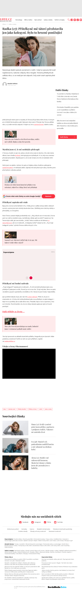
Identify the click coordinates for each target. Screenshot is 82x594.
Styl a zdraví (38, 20)
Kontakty (24, 529)
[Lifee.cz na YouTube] (81, 20)
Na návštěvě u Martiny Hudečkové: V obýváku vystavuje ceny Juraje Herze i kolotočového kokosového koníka (21, 578)
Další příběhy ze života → (13, 311)
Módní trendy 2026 (43, 540)
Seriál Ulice (65, 544)
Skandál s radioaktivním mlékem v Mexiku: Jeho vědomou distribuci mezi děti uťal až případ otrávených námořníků (20, 563)
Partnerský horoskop (39, 539)
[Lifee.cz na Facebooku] (72, 20)
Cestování (65, 539)
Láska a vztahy (48, 20)
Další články (64, 137)
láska (4, 409)
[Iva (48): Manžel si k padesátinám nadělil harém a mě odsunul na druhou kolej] (15, 452)
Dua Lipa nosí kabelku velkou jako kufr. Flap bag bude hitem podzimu (58, 559)
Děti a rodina (28, 20)
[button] (68, 19)
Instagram (37, 522)
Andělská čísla (58, 539)
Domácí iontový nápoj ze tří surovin (35, 550)
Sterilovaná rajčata (19, 550)
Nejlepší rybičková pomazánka (67, 550)
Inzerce (32, 529)
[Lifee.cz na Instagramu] (75, 20)
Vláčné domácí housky (10, 552)
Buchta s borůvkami (55, 552)
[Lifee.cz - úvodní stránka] (6, 20)
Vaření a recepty (59, 20)
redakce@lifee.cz (9, 341)
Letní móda (53, 540)
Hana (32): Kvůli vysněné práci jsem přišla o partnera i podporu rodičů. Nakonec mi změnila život (42, 428)
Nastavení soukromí (55, 531)
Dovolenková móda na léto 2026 (41, 545)
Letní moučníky (65, 545)
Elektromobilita (9, 547)
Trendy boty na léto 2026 (25, 545)
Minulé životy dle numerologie (34, 544)
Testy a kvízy (49, 539)
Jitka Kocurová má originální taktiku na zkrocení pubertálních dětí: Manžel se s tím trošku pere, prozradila (22, 567)
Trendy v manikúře (19, 544)
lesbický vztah (11, 409)
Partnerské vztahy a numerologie (52, 544)
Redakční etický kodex (43, 529)
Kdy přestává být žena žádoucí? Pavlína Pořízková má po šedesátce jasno (59, 567)
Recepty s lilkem (34, 552)
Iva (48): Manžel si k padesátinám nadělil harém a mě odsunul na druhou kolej (42, 445)
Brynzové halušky (44, 552)
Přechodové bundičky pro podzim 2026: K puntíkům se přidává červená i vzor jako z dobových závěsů (21, 559)
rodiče (40, 409)
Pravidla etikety (18, 539)
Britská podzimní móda (11, 545)
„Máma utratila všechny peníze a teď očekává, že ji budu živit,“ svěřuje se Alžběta (58, 571)
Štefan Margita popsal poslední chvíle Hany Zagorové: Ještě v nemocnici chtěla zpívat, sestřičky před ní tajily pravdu (21, 571)
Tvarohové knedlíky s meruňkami (13, 553)
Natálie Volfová (12, 83)
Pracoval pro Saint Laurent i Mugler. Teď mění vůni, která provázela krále (57, 563)
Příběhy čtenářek (22, 409)
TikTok (49, 522)
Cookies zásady (22, 531)
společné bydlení (7, 168)
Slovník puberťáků (28, 539)
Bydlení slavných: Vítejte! (30, 540)
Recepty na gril (69, 540)
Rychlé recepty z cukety (52, 550)
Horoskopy (18, 20)
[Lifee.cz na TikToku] (78, 20)
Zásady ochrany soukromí (38, 531)
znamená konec (39, 124)
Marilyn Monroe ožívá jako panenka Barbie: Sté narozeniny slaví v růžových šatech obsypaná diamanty (22, 574)
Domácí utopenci (66, 552)
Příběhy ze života (32, 409)
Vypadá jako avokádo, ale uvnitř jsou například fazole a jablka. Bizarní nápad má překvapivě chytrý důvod (58, 578)
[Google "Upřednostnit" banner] (29, 198)
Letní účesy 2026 (55, 545)
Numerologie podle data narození (14, 540)
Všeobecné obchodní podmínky (62, 529)
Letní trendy (60, 540)
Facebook (25, 522)
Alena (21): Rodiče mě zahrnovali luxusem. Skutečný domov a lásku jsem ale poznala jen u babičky (41, 462)
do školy (17, 155)
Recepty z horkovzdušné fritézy (31, 553)
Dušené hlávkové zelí (23, 552)
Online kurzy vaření (13, 529)
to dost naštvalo (32, 297)
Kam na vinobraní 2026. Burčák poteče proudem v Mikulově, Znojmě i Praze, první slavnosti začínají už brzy (58, 574)
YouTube (60, 522)
